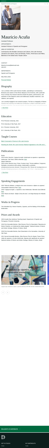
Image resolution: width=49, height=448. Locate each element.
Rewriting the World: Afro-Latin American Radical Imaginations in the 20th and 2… (23, 144)
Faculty (26, 445)
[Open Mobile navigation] (47, 3)
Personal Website (6, 80)
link (25, 159)
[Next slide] (7, 292)
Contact (2, 445)
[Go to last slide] (3, 292)
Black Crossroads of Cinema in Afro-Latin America (15, 141)
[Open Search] (45, 3)
